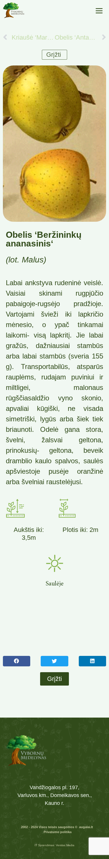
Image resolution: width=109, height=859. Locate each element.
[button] (16, 661)
